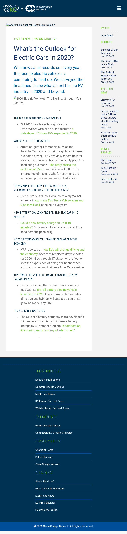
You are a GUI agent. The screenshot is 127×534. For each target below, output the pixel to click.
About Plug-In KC (44, 481)
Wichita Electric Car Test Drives (52, 408)
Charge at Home (44, 449)
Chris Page (106, 160)
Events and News (44, 495)
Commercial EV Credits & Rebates (54, 432)
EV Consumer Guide (46, 509)
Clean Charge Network (47, 464)
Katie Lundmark (109, 179)
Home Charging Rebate (48, 425)
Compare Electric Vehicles (49, 386)
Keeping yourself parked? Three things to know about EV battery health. (109, 118)
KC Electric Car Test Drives (49, 401)
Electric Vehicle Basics (47, 379)
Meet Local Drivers (45, 394)
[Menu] (119, 8)
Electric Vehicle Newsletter (49, 488)
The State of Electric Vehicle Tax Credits (109, 75)
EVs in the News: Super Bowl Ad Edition (109, 136)
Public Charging (43, 457)
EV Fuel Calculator (45, 502)
